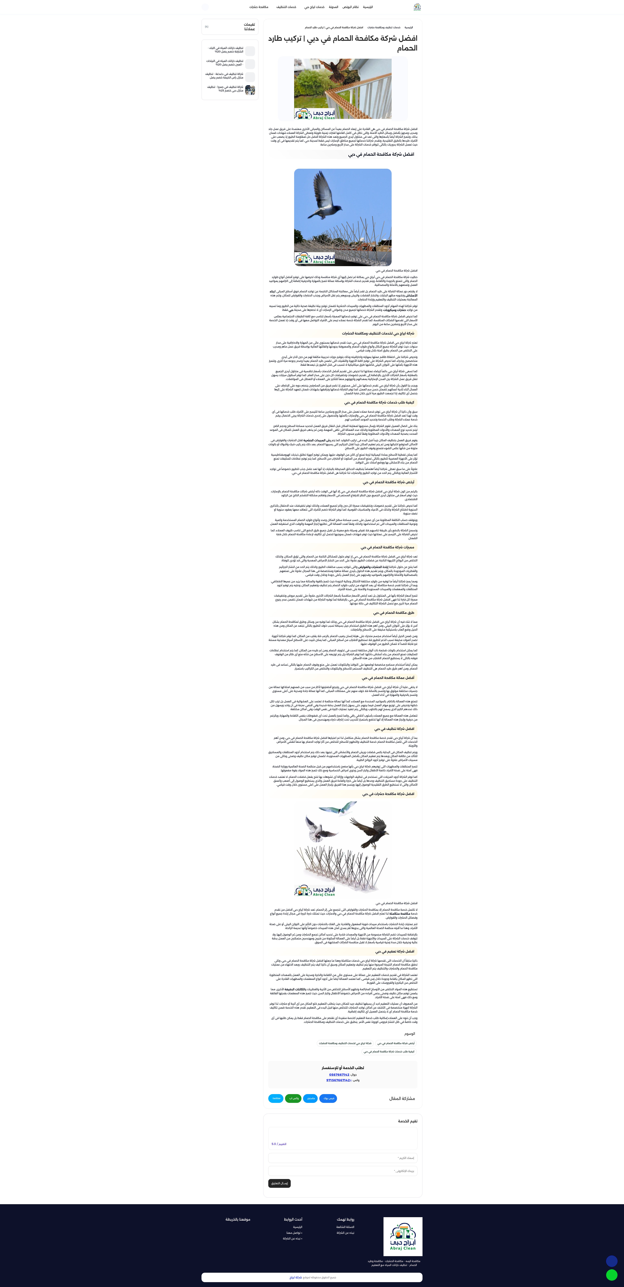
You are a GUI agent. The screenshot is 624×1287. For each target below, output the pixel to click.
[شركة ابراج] (417, 7)
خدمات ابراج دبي (314, 7)
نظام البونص (351, 7)
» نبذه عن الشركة (292, 1238)
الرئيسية (368, 7)
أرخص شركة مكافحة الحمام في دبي (396, 1043)
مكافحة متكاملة (399, 913)
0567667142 (339, 1075)
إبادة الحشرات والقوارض (373, 567)
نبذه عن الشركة (345, 1232)
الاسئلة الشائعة (345, 1227)
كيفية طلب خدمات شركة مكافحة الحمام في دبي (389, 1051)
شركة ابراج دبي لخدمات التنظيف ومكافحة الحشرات (345, 1043)
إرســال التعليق (279, 1183)
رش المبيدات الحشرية (317, 440)
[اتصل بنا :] (611, 1261)
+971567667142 (339, 1080)
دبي (291, 309)
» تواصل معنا (294, 1232)
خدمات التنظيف (286, 7)
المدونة (333, 7)
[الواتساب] (611, 1275)
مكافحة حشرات (258, 7)
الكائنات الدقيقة (295, 989)
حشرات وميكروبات (395, 309)
